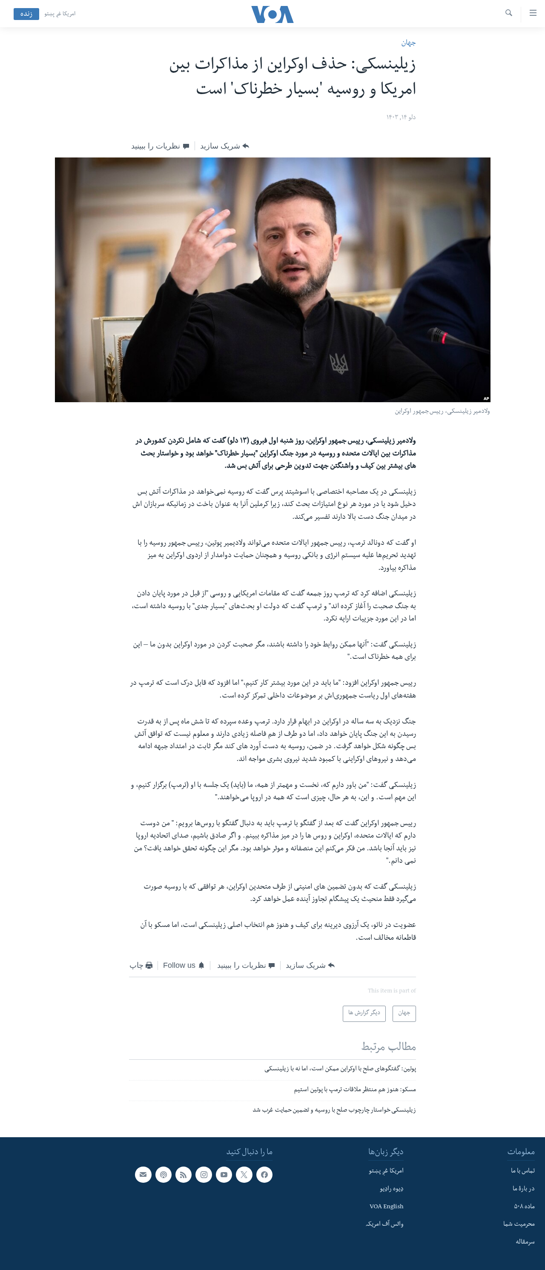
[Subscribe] (143, 1175)
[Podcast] (163, 1175)
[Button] (224, 146)
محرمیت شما (519, 1225)
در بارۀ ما (524, 1189)
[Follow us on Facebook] (264, 1175)
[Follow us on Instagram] (203, 1175)
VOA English (387, 1207)
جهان (408, 43)
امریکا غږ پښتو (59, 14)
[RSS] (183, 1175)
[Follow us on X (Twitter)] (244, 1175)
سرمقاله (525, 1243)
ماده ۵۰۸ (524, 1207)
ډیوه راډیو (392, 1189)
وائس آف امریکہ (385, 1225)
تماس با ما (523, 1172)
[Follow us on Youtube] (224, 1175)
